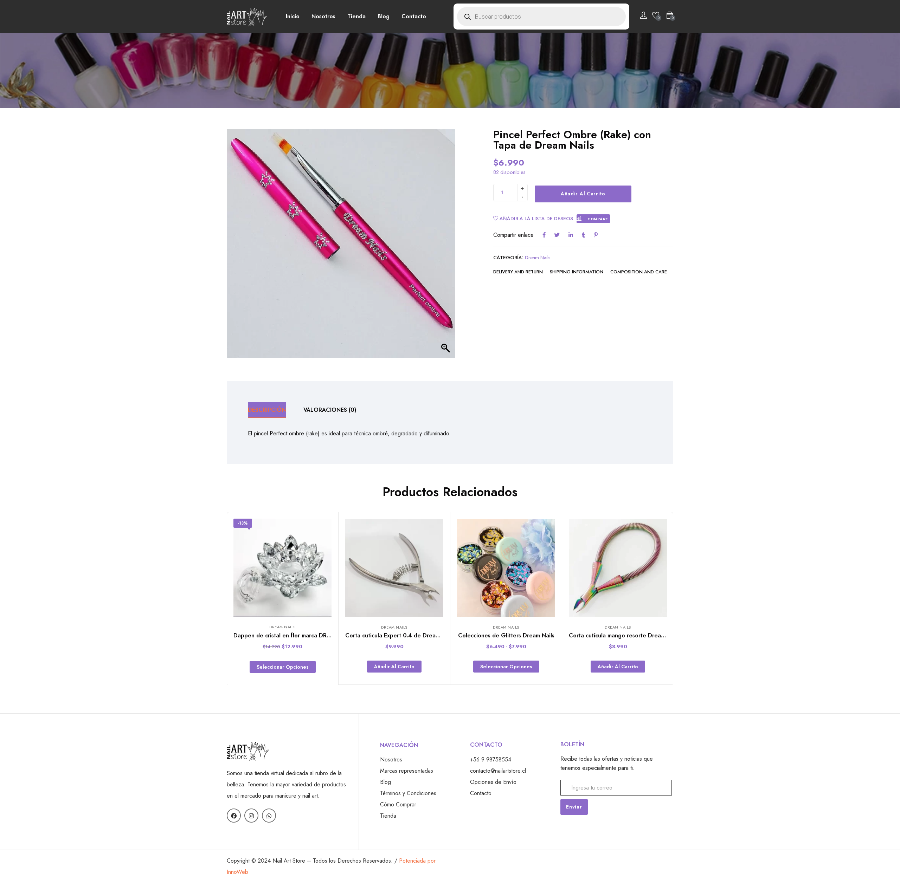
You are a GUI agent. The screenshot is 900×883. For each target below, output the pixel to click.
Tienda (356, 16)
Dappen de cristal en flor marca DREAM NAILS (294, 635)
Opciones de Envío (493, 782)
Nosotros (323, 16)
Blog (384, 16)
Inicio (293, 16)
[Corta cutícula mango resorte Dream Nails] (618, 568)
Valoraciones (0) (329, 410)
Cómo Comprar (398, 804)
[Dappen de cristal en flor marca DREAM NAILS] (282, 568)
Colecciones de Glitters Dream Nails (506, 635)
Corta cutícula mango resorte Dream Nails (624, 635)
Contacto (413, 16)
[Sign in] (643, 16)
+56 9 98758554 (490, 759)
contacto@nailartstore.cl (498, 771)
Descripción (267, 410)
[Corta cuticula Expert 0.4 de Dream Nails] (394, 568)
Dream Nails (537, 257)
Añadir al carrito (583, 193)
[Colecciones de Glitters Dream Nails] (506, 568)
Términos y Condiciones (408, 793)
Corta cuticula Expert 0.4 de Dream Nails (399, 635)
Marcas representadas (406, 771)
